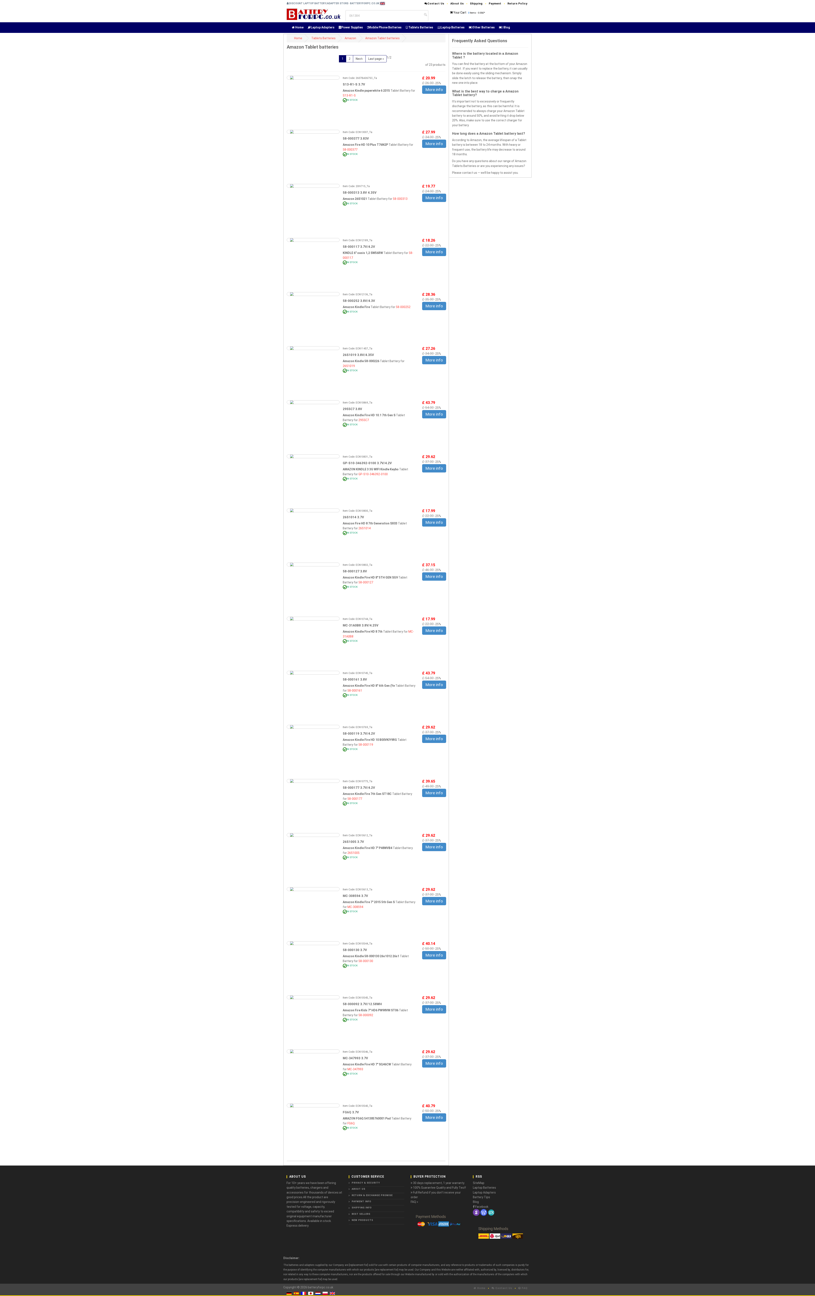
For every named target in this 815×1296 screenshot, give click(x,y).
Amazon (350, 38)
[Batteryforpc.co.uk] (313, 14)
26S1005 (353, 853)
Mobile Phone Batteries (385, 27)
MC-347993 (355, 1069)
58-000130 (365, 961)
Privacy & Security (366, 1182)
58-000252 (403, 307)
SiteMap (478, 1183)
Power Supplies (352, 27)
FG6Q (351, 1123)
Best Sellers (361, 1214)
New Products (362, 1220)
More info (434, 89)
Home (299, 27)
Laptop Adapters (322, 27)
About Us (457, 3)
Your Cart (459, 12)
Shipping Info (362, 1207)
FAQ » (414, 1202)
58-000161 (354, 690)
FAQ (524, 1288)
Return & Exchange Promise (372, 1195)
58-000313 (400, 198)
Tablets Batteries (420, 27)
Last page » (376, 58)
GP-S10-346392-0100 (373, 474)
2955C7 (363, 420)
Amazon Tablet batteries (382, 38)
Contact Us (435, 3)
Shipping (476, 3)
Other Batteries (484, 27)
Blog (506, 27)
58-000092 (365, 1015)
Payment (495, 3)
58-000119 (365, 744)
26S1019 (349, 366)
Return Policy (517, 3)
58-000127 (365, 582)
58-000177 (354, 798)
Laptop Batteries (453, 27)
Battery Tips (481, 1197)
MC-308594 (355, 907)
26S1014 (364, 528)
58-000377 (350, 149)
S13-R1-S (349, 95)
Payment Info (361, 1201)
